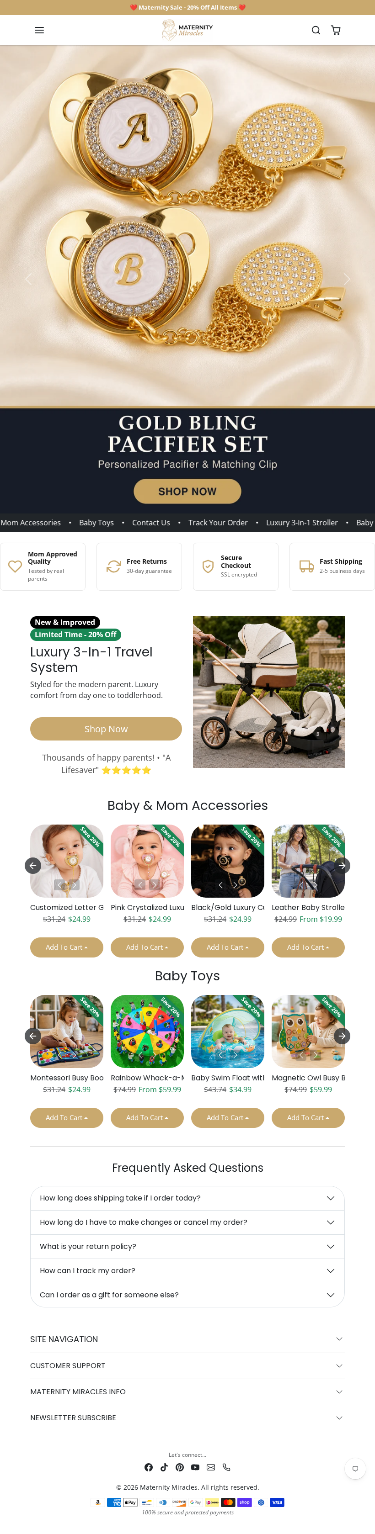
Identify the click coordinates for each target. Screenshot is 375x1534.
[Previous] (59, 885)
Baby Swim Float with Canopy (227, 1078)
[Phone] (226, 1466)
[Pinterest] (180, 1466)
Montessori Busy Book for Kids (66, 1078)
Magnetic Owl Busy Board (308, 1078)
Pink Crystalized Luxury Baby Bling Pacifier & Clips (147, 907)
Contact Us (137, 523)
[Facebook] (148, 1466)
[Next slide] (342, 865)
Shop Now (106, 729)
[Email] (211, 1466)
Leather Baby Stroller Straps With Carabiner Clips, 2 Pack (308, 907)
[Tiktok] (164, 1466)
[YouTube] (195, 1466)
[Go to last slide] (33, 865)
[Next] (74, 885)
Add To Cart (64, 947)
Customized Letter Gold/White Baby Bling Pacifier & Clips (66, 907)
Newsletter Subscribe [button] (73, 1417)
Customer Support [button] (68, 1365)
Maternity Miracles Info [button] (78, 1391)
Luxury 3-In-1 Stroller (288, 523)
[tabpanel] (187, 894)
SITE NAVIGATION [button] (64, 1339)
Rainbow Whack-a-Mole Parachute (147, 1078)
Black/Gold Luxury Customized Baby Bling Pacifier (227, 907)
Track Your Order (204, 523)
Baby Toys (82, 523)
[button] (48, 30)
